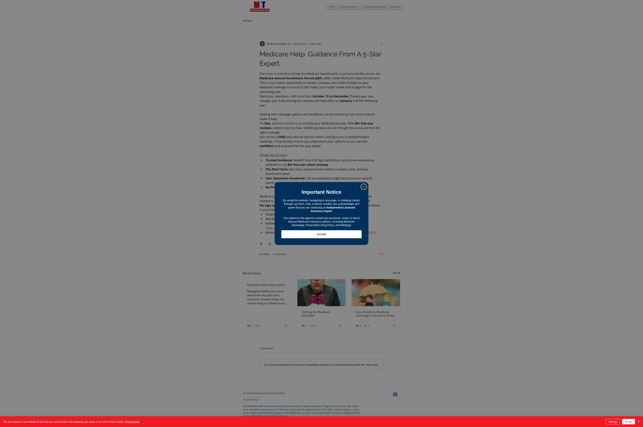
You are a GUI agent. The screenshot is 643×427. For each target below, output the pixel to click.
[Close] (363, 186)
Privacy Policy (132, 421)
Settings (613, 421)
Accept (628, 421)
